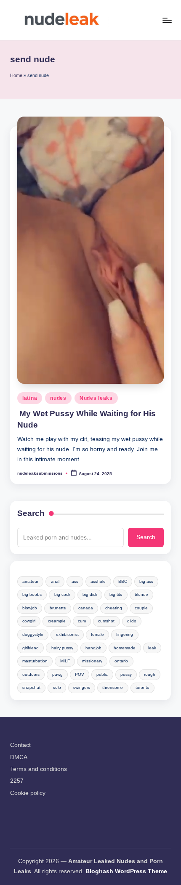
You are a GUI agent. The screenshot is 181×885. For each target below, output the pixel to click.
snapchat (31, 687)
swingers (81, 687)
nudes (58, 398)
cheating (113, 608)
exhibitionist (67, 634)
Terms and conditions (38, 769)
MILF (65, 661)
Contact (20, 745)
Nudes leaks (96, 398)
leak (152, 648)
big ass (146, 581)
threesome (112, 687)
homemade (125, 648)
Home (16, 75)
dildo (131, 621)
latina (29, 398)
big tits (115, 594)
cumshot (106, 621)
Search (31, 513)
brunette (58, 608)
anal (55, 581)
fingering (124, 634)
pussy (126, 674)
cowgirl (28, 621)
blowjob (29, 608)
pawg (57, 674)
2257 (17, 781)
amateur (30, 581)
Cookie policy (27, 793)
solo (57, 687)
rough (149, 674)
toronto (142, 687)
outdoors (31, 674)
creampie (57, 621)
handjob (93, 648)
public (102, 674)
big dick (90, 594)
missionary (92, 661)
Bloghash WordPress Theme (126, 871)
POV (79, 674)
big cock (62, 594)
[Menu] (166, 20)
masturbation (35, 661)
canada (85, 608)
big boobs (32, 594)
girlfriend (30, 648)
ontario (121, 661)
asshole (98, 581)
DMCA (18, 757)
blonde (141, 594)
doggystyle (32, 634)
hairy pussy (62, 648)
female (97, 634)
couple (141, 608)
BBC (122, 581)
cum (82, 621)
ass (75, 581)
